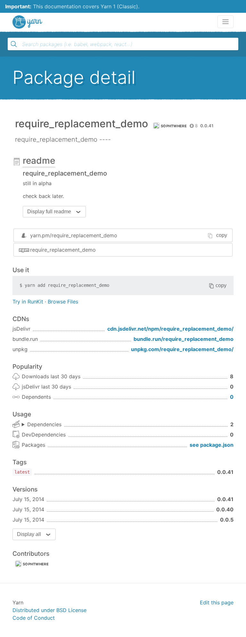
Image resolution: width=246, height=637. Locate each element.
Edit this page (217, 602)
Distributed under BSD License (49, 610)
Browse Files (63, 301)
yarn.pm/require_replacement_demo (73, 235)
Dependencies (44, 424)
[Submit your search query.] (14, 44)
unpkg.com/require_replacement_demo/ (182, 349)
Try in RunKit (27, 301)
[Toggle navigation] (225, 21)
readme (39, 160)
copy (221, 235)
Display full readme (49, 211)
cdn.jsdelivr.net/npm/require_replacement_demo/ (170, 329)
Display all (29, 534)
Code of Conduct (33, 618)
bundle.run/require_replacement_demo (184, 339)
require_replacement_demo (63, 250)
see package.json (212, 445)
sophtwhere (174, 126)
